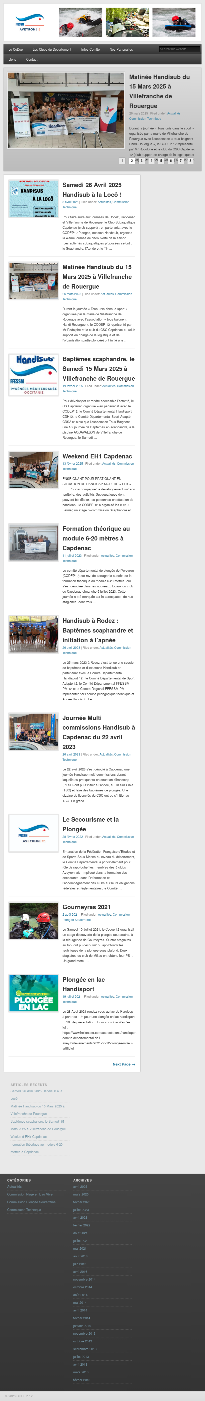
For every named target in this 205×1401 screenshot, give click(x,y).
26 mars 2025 (71, 294)
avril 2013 (80, 1364)
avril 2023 (80, 1217)
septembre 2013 (84, 1348)
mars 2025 (80, 1194)
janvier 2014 (82, 1325)
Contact (32, 59)
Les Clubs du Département (52, 49)
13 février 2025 (72, 463)
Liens (12, 59)
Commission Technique (145, 118)
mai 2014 (79, 1302)
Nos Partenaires (121, 49)
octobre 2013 (82, 1341)
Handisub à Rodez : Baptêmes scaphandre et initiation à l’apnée (97, 630)
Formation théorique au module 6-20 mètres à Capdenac (96, 538)
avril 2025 (80, 1186)
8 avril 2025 (70, 202)
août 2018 (80, 1256)
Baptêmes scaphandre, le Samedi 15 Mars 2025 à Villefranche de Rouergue (98, 368)
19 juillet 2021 (72, 996)
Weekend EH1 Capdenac (97, 456)
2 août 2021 (70, 914)
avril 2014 (80, 1310)
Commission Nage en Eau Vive (29, 1194)
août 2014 (80, 1294)
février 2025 (81, 1201)
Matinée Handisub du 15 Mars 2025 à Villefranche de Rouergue (97, 276)
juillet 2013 (81, 1356)
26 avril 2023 (71, 647)
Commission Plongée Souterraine (31, 1201)
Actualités (173, 113)
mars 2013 (80, 1372)
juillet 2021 (81, 1240)
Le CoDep (15, 49)
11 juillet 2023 (72, 555)
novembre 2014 (84, 1279)
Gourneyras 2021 (86, 906)
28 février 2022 (72, 836)
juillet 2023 (81, 1209)
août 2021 (80, 1232)
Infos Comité (90, 49)
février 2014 (81, 1317)
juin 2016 (79, 1263)
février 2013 (81, 1379)
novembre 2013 (84, 1333)
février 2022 (81, 1225)
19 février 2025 (72, 386)
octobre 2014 (82, 1287)
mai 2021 (79, 1248)
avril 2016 (80, 1271)
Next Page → (124, 1064)
